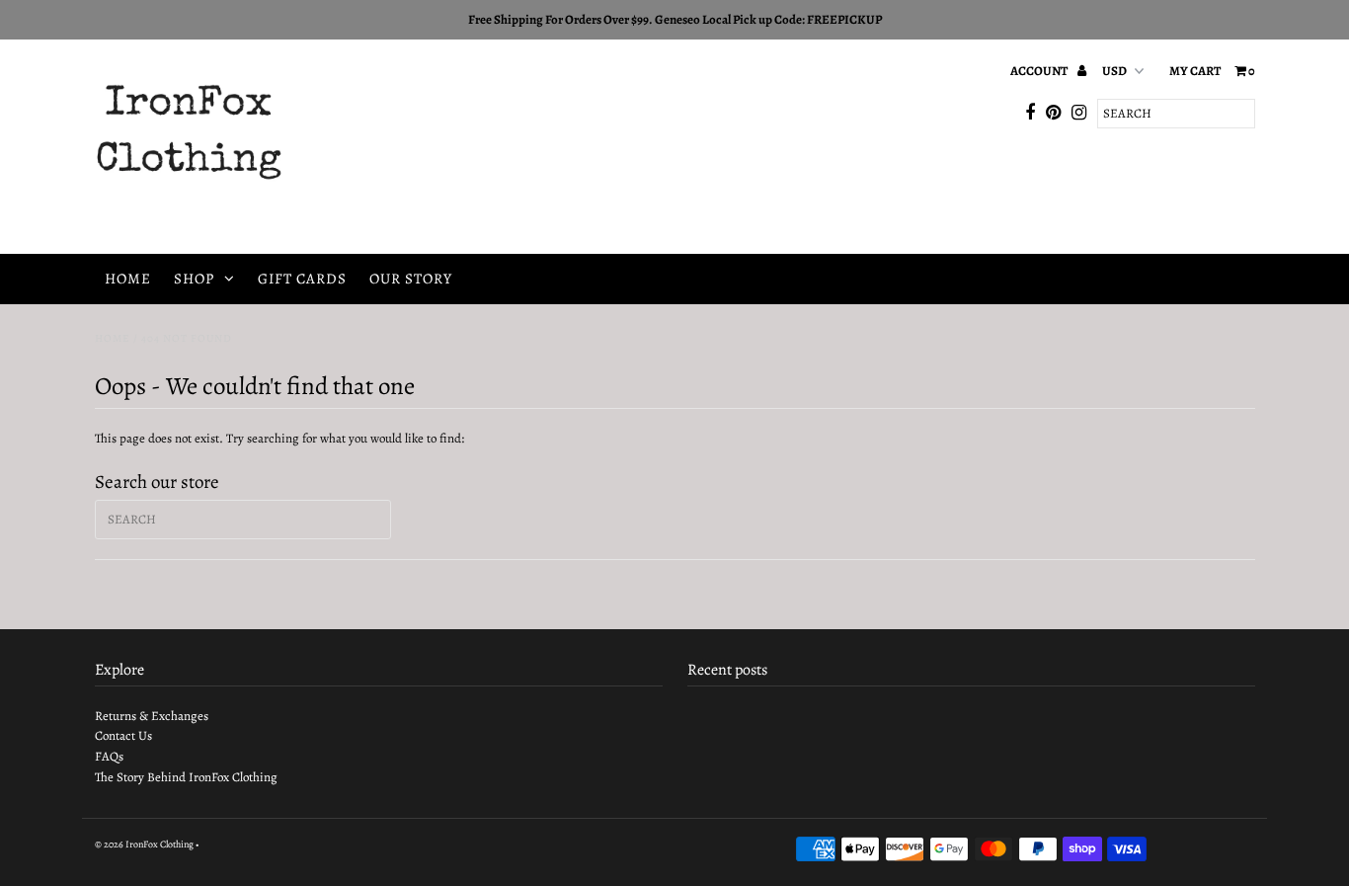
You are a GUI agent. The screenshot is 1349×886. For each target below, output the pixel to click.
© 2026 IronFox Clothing (144, 844)
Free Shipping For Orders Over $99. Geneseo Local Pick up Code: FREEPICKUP (675, 19)
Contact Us (123, 735)
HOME (128, 278)
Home (112, 338)
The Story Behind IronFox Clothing (186, 776)
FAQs (109, 756)
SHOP (194, 278)
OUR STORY (410, 278)
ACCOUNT (1040, 70)
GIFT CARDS (302, 278)
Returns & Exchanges (151, 715)
